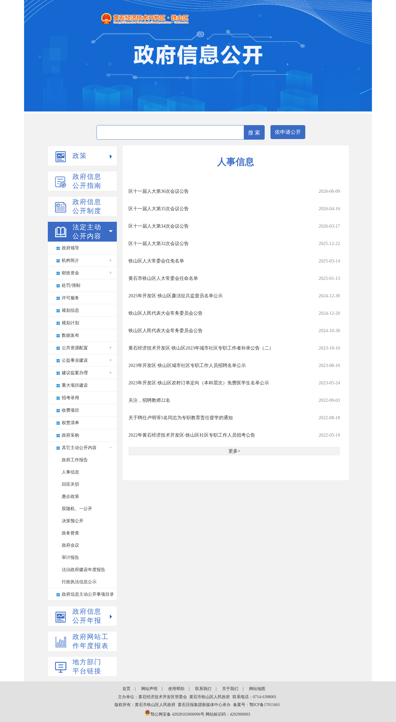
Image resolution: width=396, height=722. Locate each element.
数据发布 (70, 335)
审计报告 (70, 557)
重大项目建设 (75, 385)
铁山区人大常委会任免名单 (156, 260)
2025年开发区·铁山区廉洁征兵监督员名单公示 (175, 295)
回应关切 (70, 484)
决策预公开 (72, 520)
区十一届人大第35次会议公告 (158, 208)
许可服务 (70, 298)
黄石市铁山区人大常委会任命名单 (163, 278)
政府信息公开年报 (86, 616)
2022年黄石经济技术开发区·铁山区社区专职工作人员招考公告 (191, 435)
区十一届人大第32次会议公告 (158, 243)
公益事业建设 (75, 360)
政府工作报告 (75, 460)
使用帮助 (176, 689)
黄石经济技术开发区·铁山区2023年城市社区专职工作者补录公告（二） (201, 347)
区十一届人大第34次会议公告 (158, 226)
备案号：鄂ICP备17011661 (256, 705)
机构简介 (70, 260)
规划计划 (70, 323)
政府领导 (70, 248)
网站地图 (257, 689)
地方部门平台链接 (86, 666)
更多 (233, 451)
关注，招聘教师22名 (149, 400)
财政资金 (70, 273)
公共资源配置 (75, 347)
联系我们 (203, 689)
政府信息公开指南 (86, 181)
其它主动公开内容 (79, 447)
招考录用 (70, 397)
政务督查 (70, 533)
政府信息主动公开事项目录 (88, 594)
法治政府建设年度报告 (83, 569)
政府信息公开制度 (86, 206)
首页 (126, 689)
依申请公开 (288, 132)
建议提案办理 (75, 372)
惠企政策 (70, 496)
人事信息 (70, 472)
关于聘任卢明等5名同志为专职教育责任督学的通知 (180, 417)
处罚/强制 (71, 285)
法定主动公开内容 (86, 232)
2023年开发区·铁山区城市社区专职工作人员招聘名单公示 (187, 365)
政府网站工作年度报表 (90, 641)
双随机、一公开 (77, 508)
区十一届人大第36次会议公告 (158, 191)
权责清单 (70, 422)
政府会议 (70, 545)
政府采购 (70, 435)
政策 (79, 155)
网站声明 (149, 689)
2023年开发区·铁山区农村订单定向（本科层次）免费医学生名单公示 (198, 382)
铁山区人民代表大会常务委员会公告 (165, 313)
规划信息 (70, 310)
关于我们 (230, 689)
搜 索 (254, 133)
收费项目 (70, 410)
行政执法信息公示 (79, 581)
